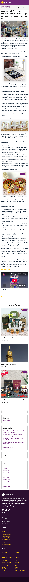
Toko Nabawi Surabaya (7, 541)
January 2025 (6, 481)
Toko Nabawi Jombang (7, 542)
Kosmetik (4, 568)
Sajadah (17, 562)
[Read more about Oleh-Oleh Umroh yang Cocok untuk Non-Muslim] (14, 383)
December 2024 (6, 484)
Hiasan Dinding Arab (6, 562)
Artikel (3, 546)
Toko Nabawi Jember (6, 544)
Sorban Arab (18, 565)
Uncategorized (4, 340)
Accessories (4, 552)
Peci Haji (17, 557)
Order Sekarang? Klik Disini (6, 269)
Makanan (4, 572)
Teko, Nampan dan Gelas (20, 570)
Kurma (3, 570)
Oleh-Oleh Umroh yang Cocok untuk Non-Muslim (14, 400)
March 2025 (6, 477)
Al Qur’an (4, 555)
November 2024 (6, 486)
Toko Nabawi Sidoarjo (7, 537)
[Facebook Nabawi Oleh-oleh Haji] (9, 510)
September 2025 (7, 472)
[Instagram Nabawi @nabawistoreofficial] (3, 510)
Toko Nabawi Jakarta (6, 534)
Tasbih (16, 567)
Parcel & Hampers (19, 555)
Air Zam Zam (4, 554)
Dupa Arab (4, 560)
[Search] (25, 411)
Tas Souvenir (18, 568)
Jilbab (3, 563)
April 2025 (5, 475)
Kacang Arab (5, 565)
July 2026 (5, 468)
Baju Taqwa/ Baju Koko (7, 557)
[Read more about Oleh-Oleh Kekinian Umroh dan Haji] (14, 321)
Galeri (3, 531)
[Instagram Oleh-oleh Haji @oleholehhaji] (6, 510)
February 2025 (6, 479)
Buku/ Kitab (4, 559)
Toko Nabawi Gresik (6, 536)
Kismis (3, 567)
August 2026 (6, 466)
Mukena (17, 552)
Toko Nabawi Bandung (7, 539)
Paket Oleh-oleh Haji (19, 554)
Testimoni (4, 532)
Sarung (16, 563)
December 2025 (6, 470)
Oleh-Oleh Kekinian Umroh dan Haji (10, 338)
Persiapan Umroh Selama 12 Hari (9, 364)
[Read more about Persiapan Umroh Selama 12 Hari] (14, 352)
